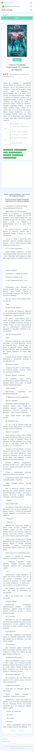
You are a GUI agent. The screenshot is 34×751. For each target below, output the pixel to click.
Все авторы (7, 10)
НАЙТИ (17, 18)
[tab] (17, 195)
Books (7, 2)
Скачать (17, 59)
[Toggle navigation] (31, 2)
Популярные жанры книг (11, 7)
